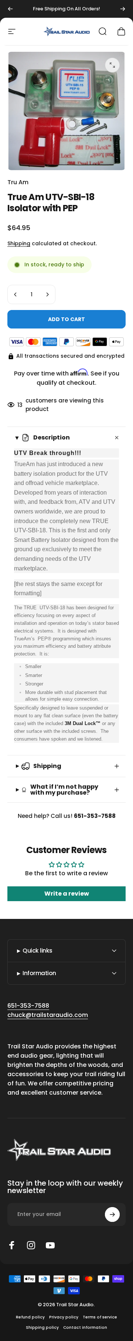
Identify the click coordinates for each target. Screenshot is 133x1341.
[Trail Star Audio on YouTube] (50, 1245)
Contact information (85, 1327)
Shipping (18, 243)
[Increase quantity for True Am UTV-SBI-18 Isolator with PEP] (47, 294)
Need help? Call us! (67, 816)
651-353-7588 (28, 1005)
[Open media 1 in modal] (112, 65)
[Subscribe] (112, 1214)
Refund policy (30, 1317)
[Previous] (10, 9)
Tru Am (17, 182)
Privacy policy (63, 1317)
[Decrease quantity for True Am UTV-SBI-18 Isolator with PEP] (15, 294)
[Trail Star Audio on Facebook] (11, 1245)
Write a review (66, 893)
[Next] (123, 9)
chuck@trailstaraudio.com (47, 1015)
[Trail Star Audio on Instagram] (31, 1245)
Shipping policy (42, 1327)
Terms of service (100, 1317)
